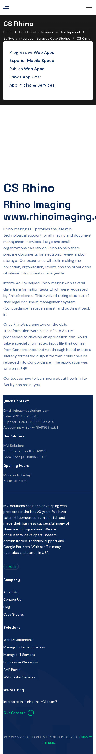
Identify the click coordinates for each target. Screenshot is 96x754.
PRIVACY (85, 737)
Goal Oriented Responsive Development (49, 32)
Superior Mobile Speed (31, 60)
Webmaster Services (19, 677)
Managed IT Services (19, 655)
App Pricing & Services (32, 85)
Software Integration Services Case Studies (36, 38)
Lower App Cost (25, 77)
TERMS (50, 743)
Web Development (17, 640)
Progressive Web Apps (31, 52)
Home (8, 32)
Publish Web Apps (26, 69)
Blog (6, 607)
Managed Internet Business (24, 647)
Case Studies (13, 614)
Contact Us (12, 599)
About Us (10, 592)
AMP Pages (11, 669)
